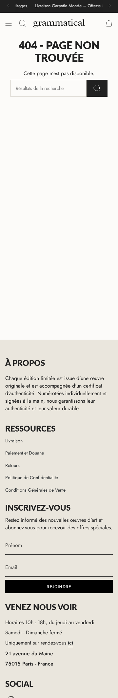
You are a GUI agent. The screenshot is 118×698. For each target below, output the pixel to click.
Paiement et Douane (24, 453)
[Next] (110, 6)
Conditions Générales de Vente (35, 490)
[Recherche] (97, 88)
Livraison (14, 440)
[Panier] (109, 23)
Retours (12, 465)
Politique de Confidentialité (31, 477)
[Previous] (8, 6)
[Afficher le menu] (8, 23)
